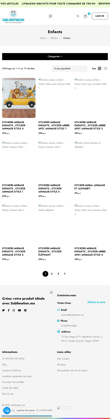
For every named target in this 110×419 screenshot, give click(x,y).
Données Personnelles (13, 382)
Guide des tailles (10, 388)
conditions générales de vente (17, 376)
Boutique (61, 364)
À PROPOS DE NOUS (13, 358)
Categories (54, 56)
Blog (4, 364)
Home (43, 38)
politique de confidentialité (39, 410)
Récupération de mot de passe (72, 370)
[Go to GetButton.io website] (6, 416)
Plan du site (7, 393)
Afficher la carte (96, 302)
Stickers (54, 38)
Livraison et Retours (11, 370)
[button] (100, 16)
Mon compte (63, 358)
